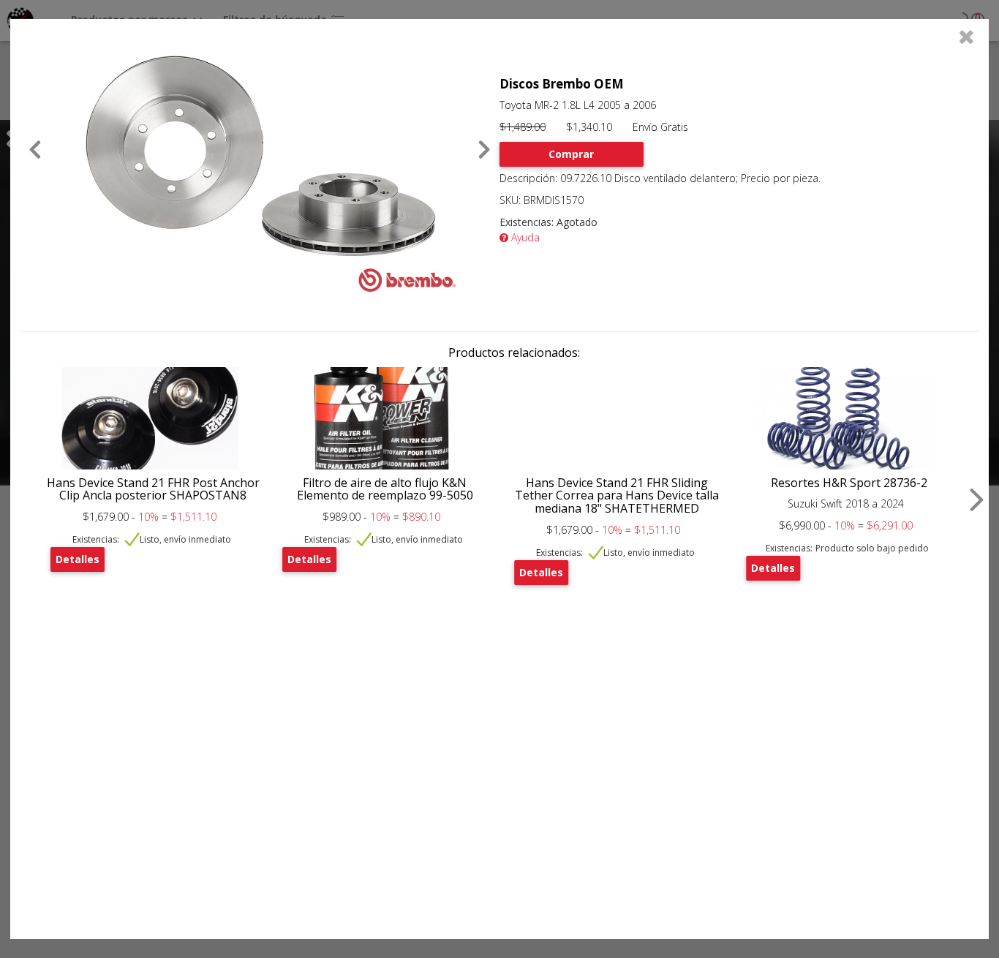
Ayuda (524, 237)
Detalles (77, 559)
